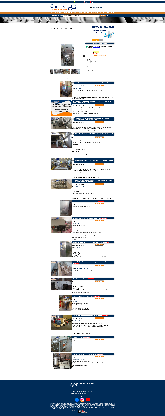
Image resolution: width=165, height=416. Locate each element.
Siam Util (86, 268)
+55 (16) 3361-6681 (78, 391)
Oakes (87, 67)
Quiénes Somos (58, 12)
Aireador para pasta (78, 337)
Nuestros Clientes (104, 12)
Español (93, 2)
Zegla (80, 88)
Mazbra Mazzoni (84, 140)
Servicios (65, 12)
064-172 (78, 266)
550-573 (78, 137)
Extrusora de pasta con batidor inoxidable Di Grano (87, 218)
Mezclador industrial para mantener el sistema (85, 201)
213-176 (78, 122)
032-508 (78, 340)
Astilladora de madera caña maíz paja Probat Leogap (87, 315)
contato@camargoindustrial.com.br (82, 396)
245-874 (78, 221)
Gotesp (77, 268)
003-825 (78, 281)
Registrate (95, 7)
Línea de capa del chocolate (80, 279)
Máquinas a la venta (73, 12)
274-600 (78, 85)
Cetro (76, 167)
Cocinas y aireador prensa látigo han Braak (84, 354)
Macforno (81, 268)
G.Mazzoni (77, 140)
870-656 (78, 164)
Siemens (84, 124)
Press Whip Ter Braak (80, 359)
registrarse (101, 7)
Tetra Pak (82, 186)
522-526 (78, 184)
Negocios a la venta (84, 12)
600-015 (78, 105)
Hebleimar (77, 284)
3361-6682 (86, 391)
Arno (76, 301)
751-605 (78, 299)
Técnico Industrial (94, 12)
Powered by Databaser (92, 411)
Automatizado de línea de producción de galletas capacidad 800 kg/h (92, 262)
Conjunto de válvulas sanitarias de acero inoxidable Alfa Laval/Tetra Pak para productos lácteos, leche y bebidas (92, 181)
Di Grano (77, 223)
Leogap (77, 320)
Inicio (52, 12)
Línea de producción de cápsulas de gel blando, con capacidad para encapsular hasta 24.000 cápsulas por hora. (94, 119)
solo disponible (110, 15)
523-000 (78, 318)
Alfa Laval (77, 186)
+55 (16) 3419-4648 (81, 393)
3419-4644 (92, 391)
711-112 (78, 245)
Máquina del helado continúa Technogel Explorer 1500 (88, 242)
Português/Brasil (78, 2)
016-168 (78, 357)
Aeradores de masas (56, 30)
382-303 (78, 204)
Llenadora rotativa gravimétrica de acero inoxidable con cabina (92, 82)
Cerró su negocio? (95, 40)
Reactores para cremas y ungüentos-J (83, 296)
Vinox (76, 88)
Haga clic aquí (96, 47)
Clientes (100, 40)
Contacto (112, 12)
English (86, 2)
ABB (80, 124)
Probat (80, 320)
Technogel (77, 247)
